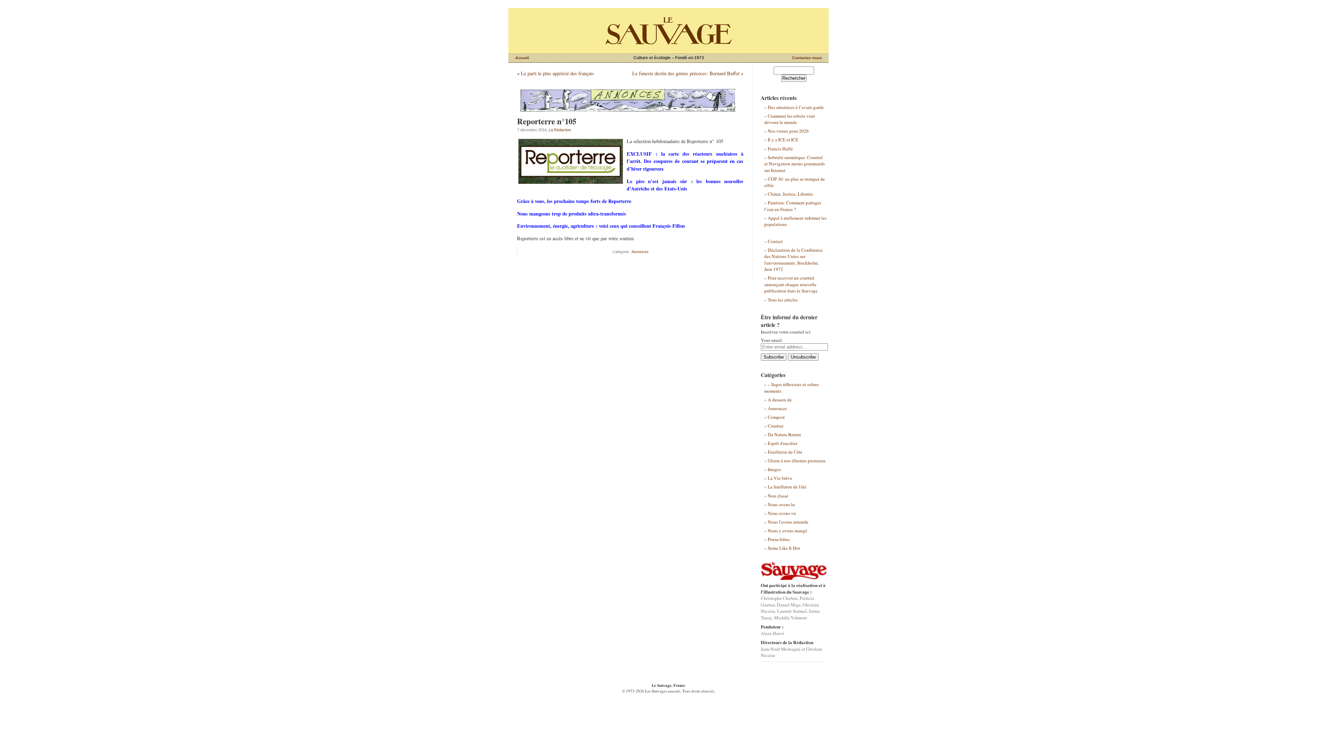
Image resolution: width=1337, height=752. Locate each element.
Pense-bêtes (779, 539)
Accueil (522, 58)
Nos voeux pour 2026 (788, 131)
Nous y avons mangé (787, 530)
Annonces (640, 252)
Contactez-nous (807, 58)
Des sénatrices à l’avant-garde (796, 107)
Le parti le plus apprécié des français (557, 73)
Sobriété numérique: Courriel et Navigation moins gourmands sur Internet (794, 163)
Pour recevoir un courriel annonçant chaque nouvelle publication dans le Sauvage (791, 284)
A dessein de (780, 400)
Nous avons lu (781, 504)
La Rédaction (560, 130)
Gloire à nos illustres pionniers (797, 460)
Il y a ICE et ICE (783, 139)
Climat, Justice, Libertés (790, 194)
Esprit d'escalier (782, 443)
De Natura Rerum (784, 434)
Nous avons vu (782, 513)
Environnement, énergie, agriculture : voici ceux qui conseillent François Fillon (601, 225)
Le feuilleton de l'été (787, 487)
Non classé (778, 496)
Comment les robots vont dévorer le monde (789, 119)
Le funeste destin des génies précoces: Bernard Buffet (686, 73)
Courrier (775, 426)
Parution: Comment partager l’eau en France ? (792, 205)
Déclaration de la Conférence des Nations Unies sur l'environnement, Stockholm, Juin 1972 (793, 259)
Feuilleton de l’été (785, 452)
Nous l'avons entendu (788, 522)
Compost (776, 417)
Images (774, 469)
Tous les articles (783, 300)
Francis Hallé (780, 149)
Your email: (772, 340)
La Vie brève (780, 478)
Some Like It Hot (784, 548)
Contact (775, 241)
